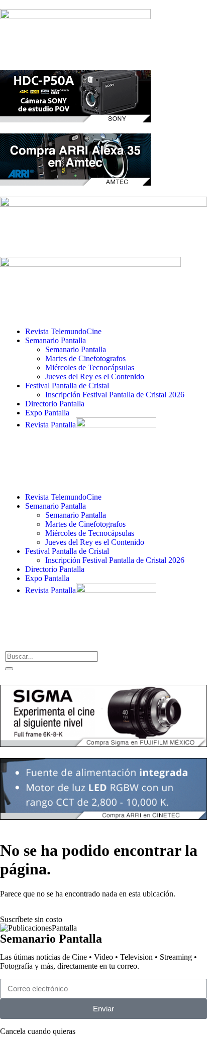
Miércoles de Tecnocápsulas (89, 367)
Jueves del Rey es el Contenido (94, 376)
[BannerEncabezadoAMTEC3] (75, 183)
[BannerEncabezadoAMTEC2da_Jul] (75, 16)
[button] (103, 480)
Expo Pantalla (47, 412)
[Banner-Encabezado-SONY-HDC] (75, 119)
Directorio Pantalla (54, 403)
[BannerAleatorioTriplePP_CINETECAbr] (103, 817)
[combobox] (51, 656)
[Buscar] (9, 668)
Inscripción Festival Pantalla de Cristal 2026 (114, 394)
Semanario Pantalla (55, 340)
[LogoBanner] (90, 264)
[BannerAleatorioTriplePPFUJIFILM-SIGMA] (103, 744)
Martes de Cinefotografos (85, 358)
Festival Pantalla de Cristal (67, 385)
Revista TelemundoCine (63, 331)
